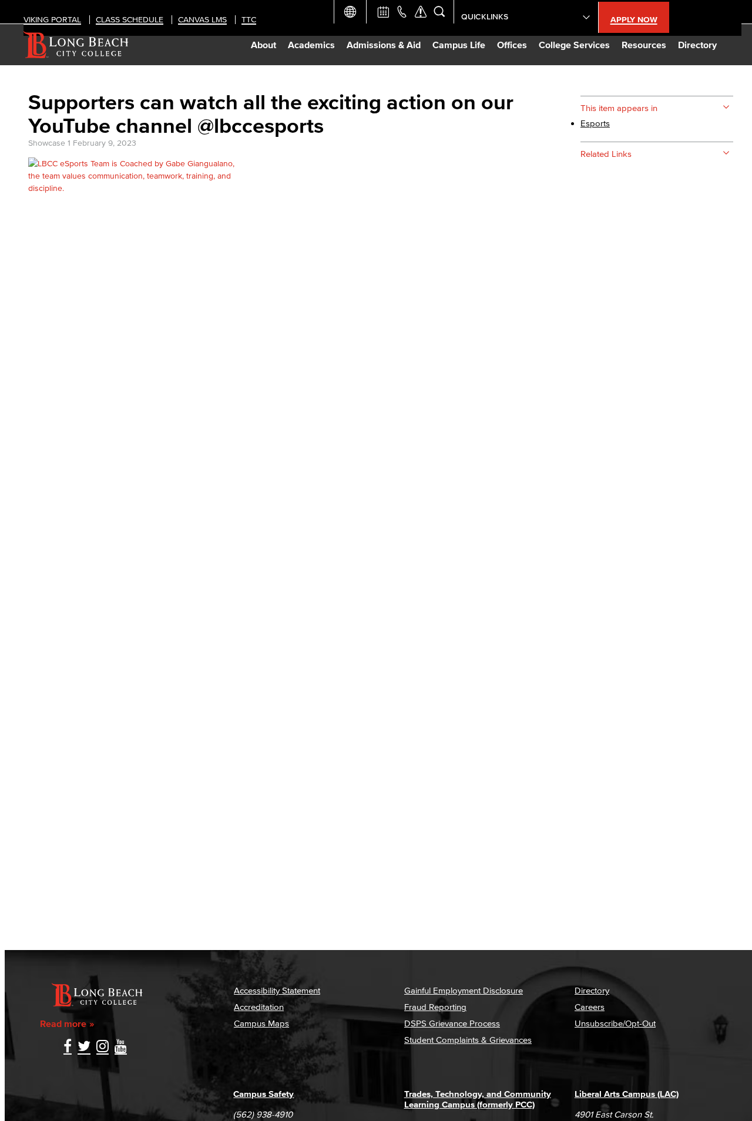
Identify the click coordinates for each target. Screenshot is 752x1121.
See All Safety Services (420, 12)
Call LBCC (402, 12)
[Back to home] (76, 44)
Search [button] (439, 12)
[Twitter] (84, 1047)
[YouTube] (121, 1047)
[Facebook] (68, 1047)
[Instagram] (102, 1047)
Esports (595, 123)
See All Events (383, 12)
